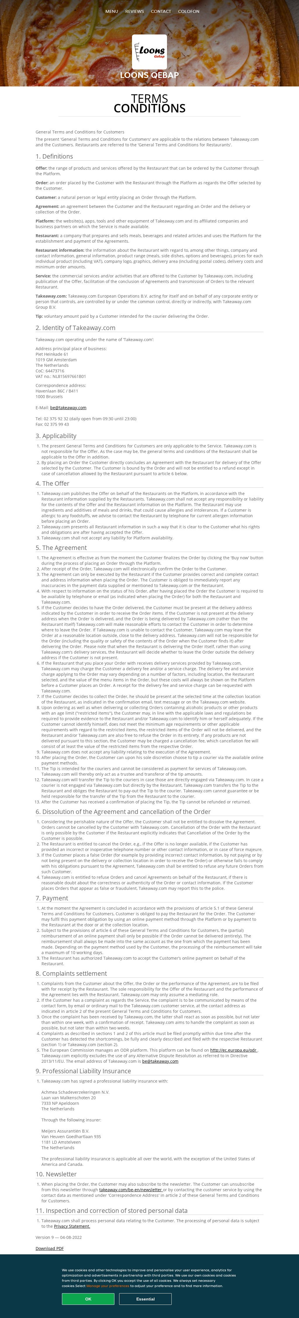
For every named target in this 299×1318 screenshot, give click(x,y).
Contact (161, 11)
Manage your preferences (107, 1286)
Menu (111, 11)
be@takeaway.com (68, 407)
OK (88, 1299)
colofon (188, 11)
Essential (145, 1299)
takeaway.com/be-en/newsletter (131, 1189)
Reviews (134, 11)
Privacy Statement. (72, 1226)
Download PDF (50, 1248)
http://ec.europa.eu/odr (234, 1050)
